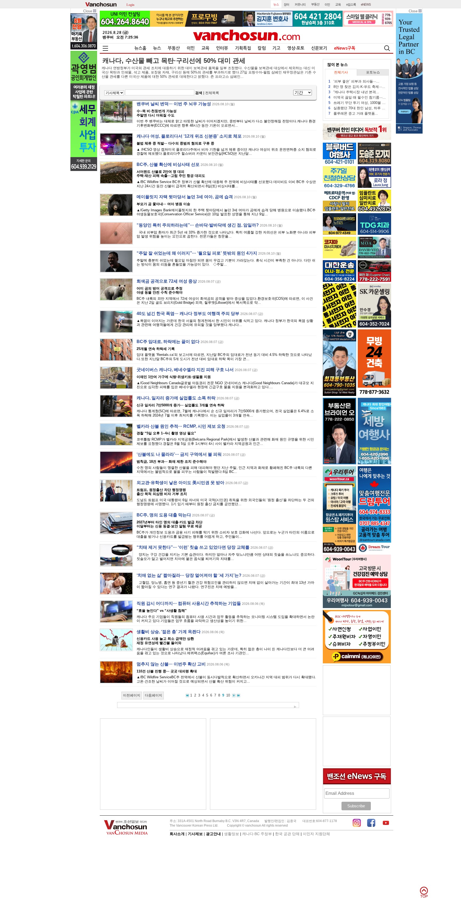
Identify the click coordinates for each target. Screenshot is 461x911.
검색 (198, 93)
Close (88, 11)
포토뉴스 (373, 72)
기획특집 (243, 48)
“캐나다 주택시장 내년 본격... (353, 92)
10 (228, 695)
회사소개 (177, 834)
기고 (276, 48)
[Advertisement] (153, 764)
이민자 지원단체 (316, 834)
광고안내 (213, 834)
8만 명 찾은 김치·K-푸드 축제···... (356, 87)
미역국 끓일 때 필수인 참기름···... (357, 97)
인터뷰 (222, 48)
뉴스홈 (140, 48)
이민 (191, 48)
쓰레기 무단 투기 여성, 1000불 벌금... (357, 103)
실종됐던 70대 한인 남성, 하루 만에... (357, 108)
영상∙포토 (295, 48)
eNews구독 (344, 48)
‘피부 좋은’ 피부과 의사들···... (353, 81)
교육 (205, 48)
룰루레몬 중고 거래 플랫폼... (353, 113)
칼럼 (262, 48)
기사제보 (195, 834)
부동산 (174, 48)
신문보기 (319, 48)
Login (130, 4)
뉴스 (157, 48)
